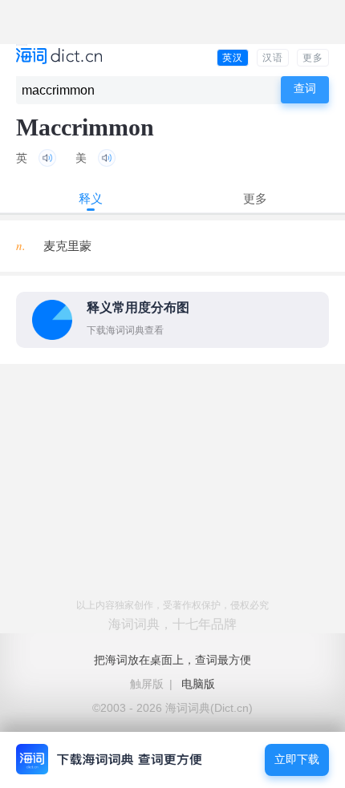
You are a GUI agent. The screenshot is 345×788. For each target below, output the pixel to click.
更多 (312, 57)
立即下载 (296, 760)
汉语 (272, 57)
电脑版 (198, 683)
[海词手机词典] (59, 57)
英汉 (232, 57)
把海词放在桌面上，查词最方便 (172, 659)
